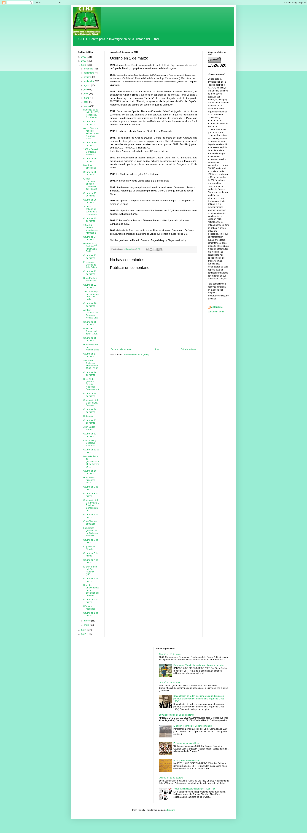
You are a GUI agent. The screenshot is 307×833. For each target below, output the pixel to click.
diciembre (89, 68)
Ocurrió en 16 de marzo (89, 373)
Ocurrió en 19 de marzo (89, 323)
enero (87, 625)
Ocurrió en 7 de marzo (90, 515)
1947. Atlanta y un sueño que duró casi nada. (91, 295)
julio (86, 89)
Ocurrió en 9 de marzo (90, 488)
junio (86, 93)
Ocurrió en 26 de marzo (89, 201)
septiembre (89, 81)
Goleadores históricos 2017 (89, 480)
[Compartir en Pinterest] (161, 249)
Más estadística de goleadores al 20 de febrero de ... (91, 461)
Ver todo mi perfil (216, 311)
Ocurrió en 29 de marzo (89, 159)
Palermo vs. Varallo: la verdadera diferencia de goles (198, 665)
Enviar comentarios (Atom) (136, 354)
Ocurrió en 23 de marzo (89, 256)
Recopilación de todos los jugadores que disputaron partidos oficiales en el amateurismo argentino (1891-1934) (199, 698)
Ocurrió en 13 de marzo (89, 421)
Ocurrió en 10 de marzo (89, 472)
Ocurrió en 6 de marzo (90, 541)
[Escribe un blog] (151, 249)
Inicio (156, 349)
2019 (84, 57)
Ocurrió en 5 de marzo (90, 554)
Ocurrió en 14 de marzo (89, 410)
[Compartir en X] (154, 249)
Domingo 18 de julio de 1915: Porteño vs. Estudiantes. (91, 114)
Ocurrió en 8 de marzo (90, 494)
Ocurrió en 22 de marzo (89, 272)
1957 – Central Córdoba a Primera (90, 152)
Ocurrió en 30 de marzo (89, 143)
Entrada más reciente (121, 349)
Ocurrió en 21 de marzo (89, 286)
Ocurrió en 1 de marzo (90, 614)
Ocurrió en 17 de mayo (170, 682)
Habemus (88, 416)
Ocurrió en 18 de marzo (89, 339)
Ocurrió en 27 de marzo (89, 194)
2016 (84, 630)
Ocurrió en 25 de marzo (89, 219)
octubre (87, 77)
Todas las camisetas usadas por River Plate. (194, 789)
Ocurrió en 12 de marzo (89, 434)
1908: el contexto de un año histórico (177, 715)
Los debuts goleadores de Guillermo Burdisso (90, 532)
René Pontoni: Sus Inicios (90, 279)
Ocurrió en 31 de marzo (89, 122)
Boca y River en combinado (186, 760)
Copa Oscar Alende (89, 547)
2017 (84, 65)
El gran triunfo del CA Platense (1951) (90, 571)
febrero (87, 621)
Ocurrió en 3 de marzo (90, 579)
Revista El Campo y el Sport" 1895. (90, 331)
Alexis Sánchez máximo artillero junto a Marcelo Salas (91, 133)
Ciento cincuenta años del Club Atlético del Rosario (90, 184)
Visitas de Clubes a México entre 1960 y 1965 (90, 364)
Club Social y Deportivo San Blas (89, 443)
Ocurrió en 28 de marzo (89, 173)
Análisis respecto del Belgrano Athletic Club (90, 314)
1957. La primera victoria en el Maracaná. (90, 229)
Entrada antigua (188, 349)
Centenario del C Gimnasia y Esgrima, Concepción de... (91, 505)
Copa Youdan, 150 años (90, 522)
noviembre (89, 73)
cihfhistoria (217, 307)
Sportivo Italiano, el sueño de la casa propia (90, 210)
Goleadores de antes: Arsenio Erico (91, 347)
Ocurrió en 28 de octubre (171, 778)
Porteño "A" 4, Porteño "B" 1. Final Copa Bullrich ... (91, 247)
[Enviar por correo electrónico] (147, 249)
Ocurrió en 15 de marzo (89, 394)
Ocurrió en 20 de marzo (89, 304)
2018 (84, 61)
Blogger (171, 810)
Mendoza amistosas (89, 166)
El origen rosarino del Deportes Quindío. (192, 726)
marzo (87, 106)
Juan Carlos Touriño (89, 428)
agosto (87, 85)
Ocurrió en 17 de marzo (89, 355)
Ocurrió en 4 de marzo (90, 561)
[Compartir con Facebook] (158, 249)
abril (86, 102)
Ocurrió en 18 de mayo (170, 654)
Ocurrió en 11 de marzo (91, 450)
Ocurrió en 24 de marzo (89, 238)
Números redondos (89, 607)
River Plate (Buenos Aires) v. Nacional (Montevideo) (91, 384)
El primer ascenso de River (186, 743)
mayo (87, 98)
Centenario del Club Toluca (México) (90, 403)
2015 (84, 634)
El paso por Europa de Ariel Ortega (90, 265)
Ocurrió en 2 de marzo (90, 600)
